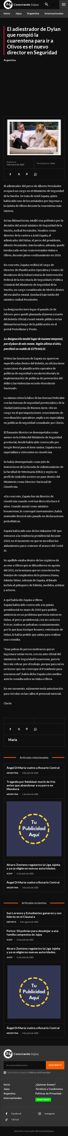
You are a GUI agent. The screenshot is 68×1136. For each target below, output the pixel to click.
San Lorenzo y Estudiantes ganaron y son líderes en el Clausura (34, 914)
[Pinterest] (26, 174)
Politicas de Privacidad (39, 1072)
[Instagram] (40, 1114)
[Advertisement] (34, 87)
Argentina (10, 60)
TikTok (15, 1119)
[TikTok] (6, 1120)
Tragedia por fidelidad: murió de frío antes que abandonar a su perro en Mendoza (31, 785)
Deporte (11, 922)
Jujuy (10, 873)
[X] (18, 174)
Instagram (49, 1113)
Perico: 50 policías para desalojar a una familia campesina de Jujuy (32, 932)
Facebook (16, 1113)
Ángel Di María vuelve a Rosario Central (33, 767)
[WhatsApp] (35, 174)
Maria (12, 740)
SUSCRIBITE (55, 1065)
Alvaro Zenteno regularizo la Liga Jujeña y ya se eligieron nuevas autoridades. (33, 866)
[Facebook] (10, 174)
